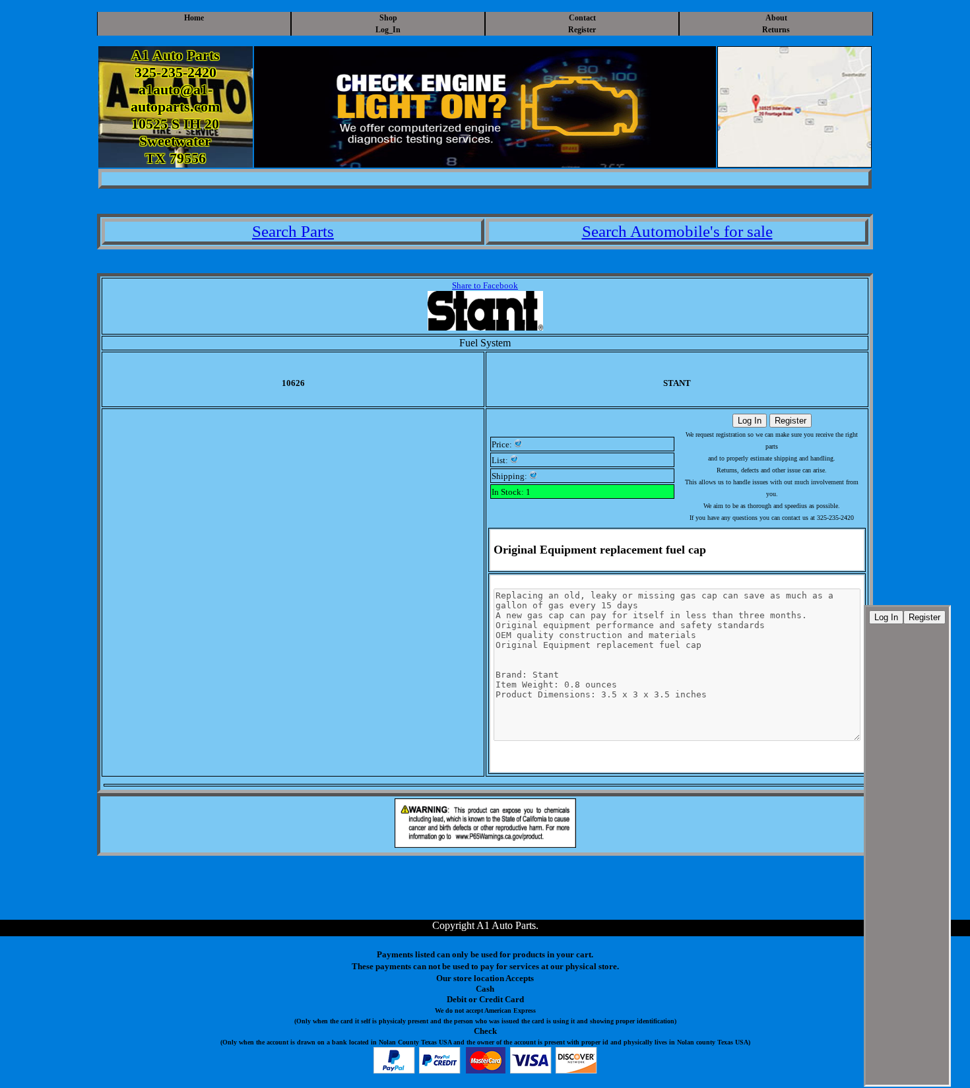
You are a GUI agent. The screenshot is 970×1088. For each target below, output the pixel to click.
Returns (776, 29)
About (776, 17)
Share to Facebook (485, 285)
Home (194, 17)
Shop (388, 17)
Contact (582, 17)
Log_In (388, 29)
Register (582, 29)
